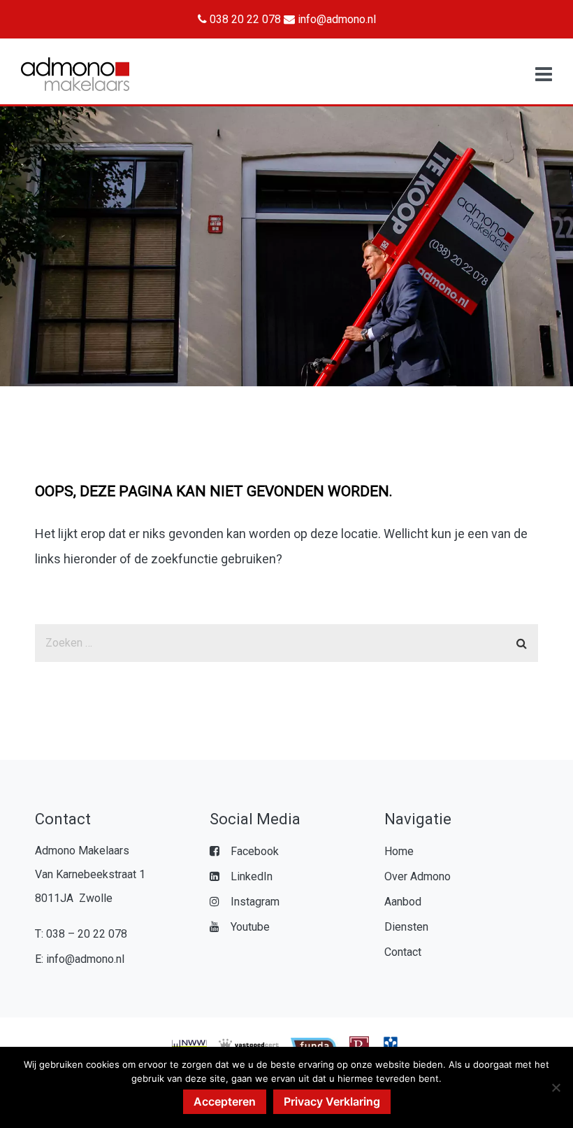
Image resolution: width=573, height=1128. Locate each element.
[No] (556, 1087)
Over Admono (417, 876)
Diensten (406, 926)
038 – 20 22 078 (86, 933)
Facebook (255, 851)
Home (399, 851)
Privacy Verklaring (332, 1101)
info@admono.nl (335, 19)
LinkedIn (252, 876)
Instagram (255, 901)
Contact (402, 952)
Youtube (250, 926)
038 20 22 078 (244, 19)
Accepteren (225, 1101)
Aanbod (402, 901)
